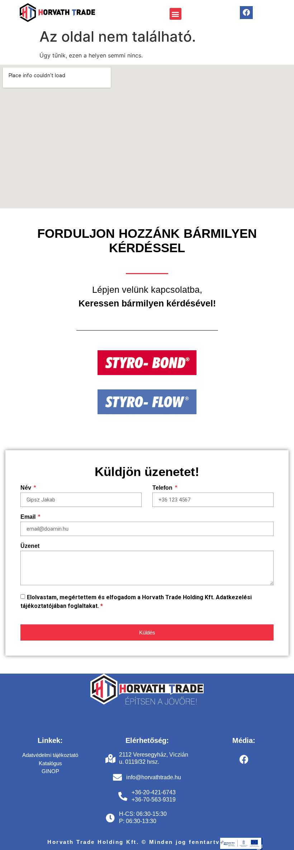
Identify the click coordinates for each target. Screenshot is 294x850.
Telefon (163, 488)
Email (28, 517)
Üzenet (29, 546)
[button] (175, 14)
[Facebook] (246, 12)
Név (26, 488)
